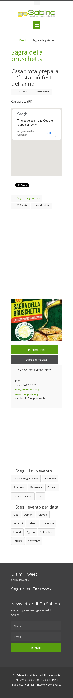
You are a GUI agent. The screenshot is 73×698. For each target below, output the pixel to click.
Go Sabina (18, 675)
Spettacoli (19, 487)
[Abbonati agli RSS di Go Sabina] (42, 692)
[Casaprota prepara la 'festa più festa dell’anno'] (36, 320)
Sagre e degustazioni (26, 478)
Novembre (34, 541)
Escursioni (50, 478)
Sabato (32, 523)
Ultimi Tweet (24, 574)
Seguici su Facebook (31, 589)
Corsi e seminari (23, 496)
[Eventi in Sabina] (37, 3)
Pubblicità (17, 684)
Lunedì (17, 532)
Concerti (52, 487)
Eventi (22, 40)
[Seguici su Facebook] (37, 692)
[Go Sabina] (15, 40)
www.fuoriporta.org (26, 394)
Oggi (16, 514)
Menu (36, 25)
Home (54, 680)
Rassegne (36, 487)
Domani (28, 514)
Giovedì (42, 514)
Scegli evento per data (36, 507)
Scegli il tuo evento (33, 471)
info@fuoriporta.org (27, 389)
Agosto (31, 532)
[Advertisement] (36, 249)
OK (49, 133)
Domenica (48, 523)
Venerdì (18, 523)
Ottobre (18, 541)
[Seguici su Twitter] (32, 692)
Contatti (29, 684)
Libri (40, 496)
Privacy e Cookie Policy (48, 684)
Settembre (46, 532)
